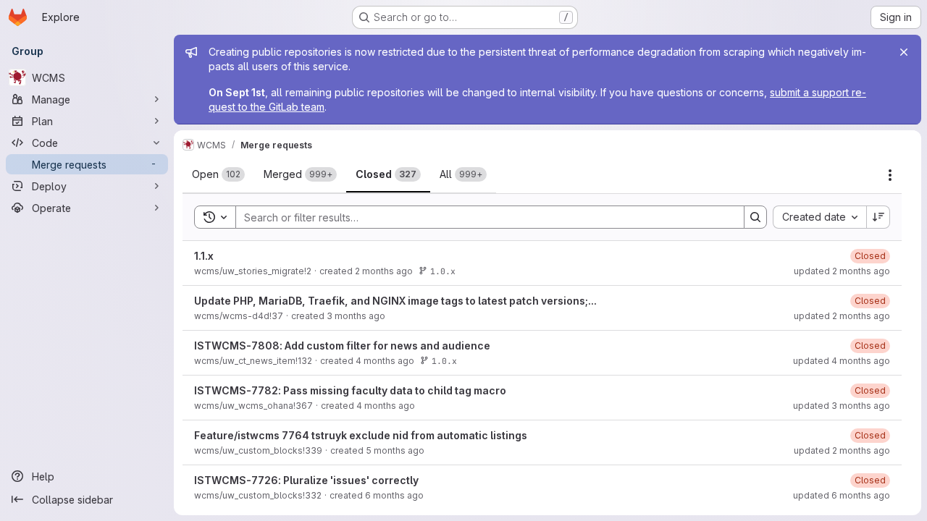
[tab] (218, 174)
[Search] (755, 217)
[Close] (904, 52)
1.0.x (443, 271)
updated (842, 271)
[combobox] (819, 217)
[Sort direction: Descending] (878, 217)
